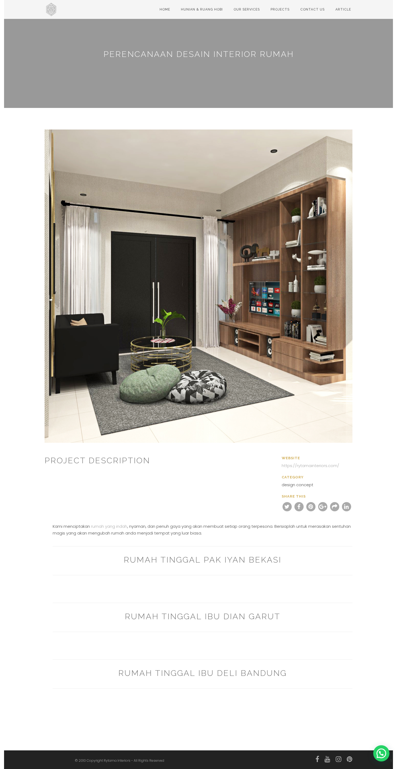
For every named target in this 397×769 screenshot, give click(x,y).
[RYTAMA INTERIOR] (53, 6)
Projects (280, 9)
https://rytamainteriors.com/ (310, 465)
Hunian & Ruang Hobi (202, 9)
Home (165, 9)
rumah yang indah (109, 526)
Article (343, 9)
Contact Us (312, 9)
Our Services (247, 9)
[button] (381, 753)
